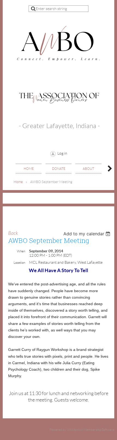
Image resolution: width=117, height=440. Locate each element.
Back (13, 233)
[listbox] (87, 233)
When (21, 251)
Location (19, 262)
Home (18, 182)
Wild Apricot (75, 430)
